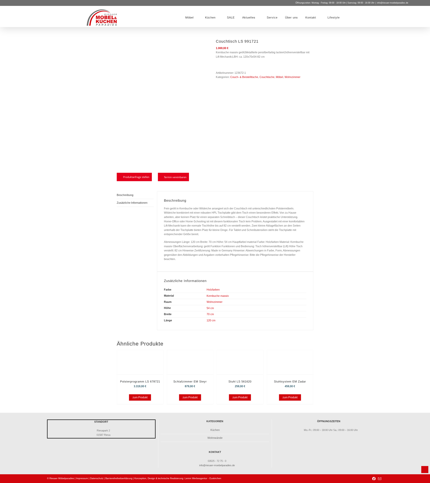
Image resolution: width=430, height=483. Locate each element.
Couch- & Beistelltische (244, 77)
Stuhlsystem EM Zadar (290, 381)
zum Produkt (140, 397)
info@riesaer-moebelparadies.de (392, 3)
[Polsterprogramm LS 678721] (140, 354)
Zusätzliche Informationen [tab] (132, 202)
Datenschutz (96, 478)
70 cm (210, 314)
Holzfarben (213, 289)
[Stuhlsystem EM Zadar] (290, 354)
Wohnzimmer (292, 77)
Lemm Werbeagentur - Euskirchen (203, 478)
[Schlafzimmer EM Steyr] (190, 354)
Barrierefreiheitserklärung (118, 478)
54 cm (210, 308)
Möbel (279, 77)
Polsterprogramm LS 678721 (140, 381)
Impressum (82, 478)
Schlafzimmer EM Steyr (190, 381)
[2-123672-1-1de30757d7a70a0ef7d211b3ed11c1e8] (164, 103)
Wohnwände (215, 437)
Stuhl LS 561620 (239, 381)
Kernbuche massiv (218, 295)
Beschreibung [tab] (125, 195)
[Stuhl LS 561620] (240, 354)
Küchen (215, 430)
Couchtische (267, 77)
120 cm (211, 320)
